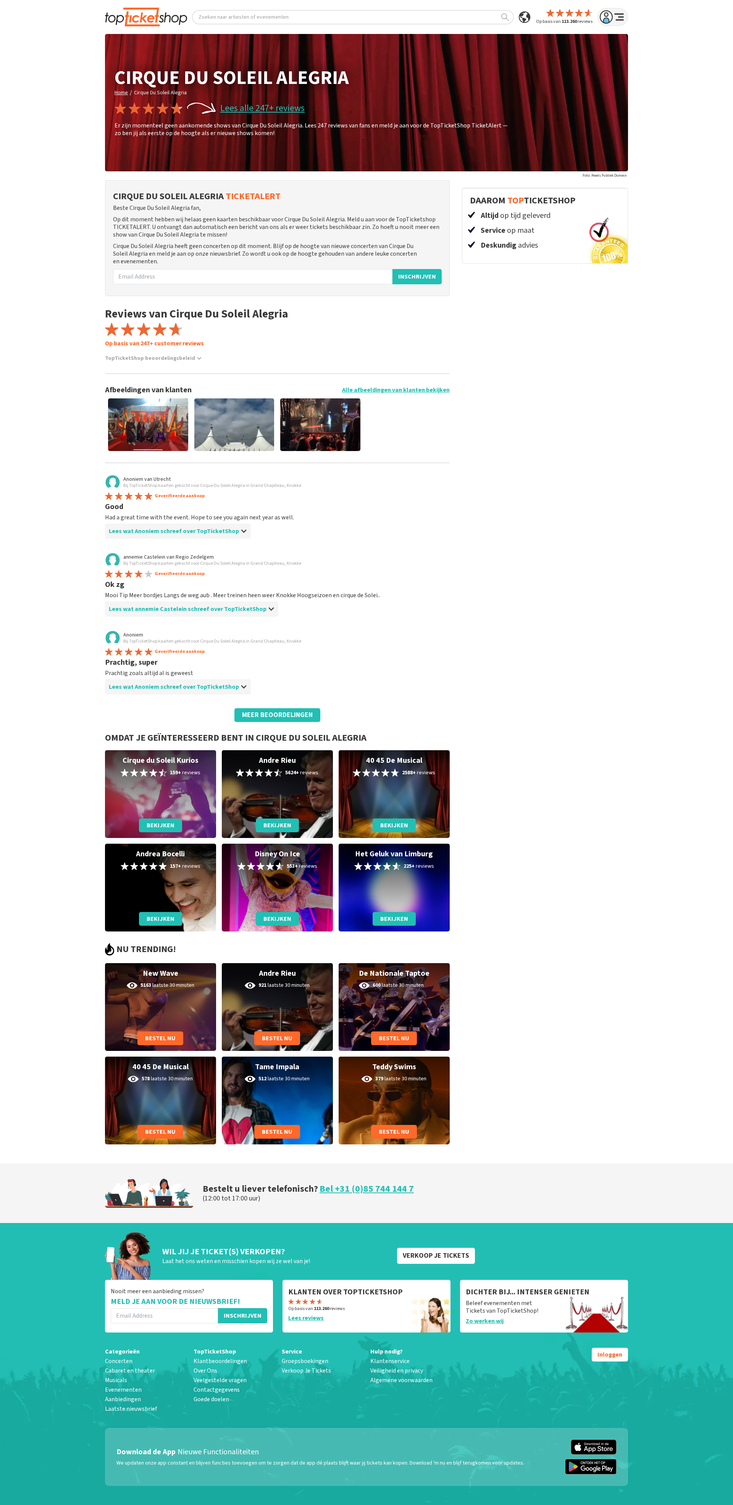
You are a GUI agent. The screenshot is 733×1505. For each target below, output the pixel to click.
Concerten (118, 1361)
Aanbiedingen (123, 1399)
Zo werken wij (485, 1321)
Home (121, 93)
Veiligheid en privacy (396, 1370)
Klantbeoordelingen (220, 1361)
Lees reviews (306, 1318)
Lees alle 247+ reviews (262, 108)
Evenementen (123, 1390)
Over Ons (205, 1370)
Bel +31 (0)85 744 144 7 (367, 1189)
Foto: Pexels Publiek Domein (605, 175)
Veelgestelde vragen (220, 1380)
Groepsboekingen (305, 1361)
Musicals (116, 1380)
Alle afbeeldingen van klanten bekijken (396, 390)
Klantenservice (390, 1361)
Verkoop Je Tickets (306, 1370)
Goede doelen (211, 1399)
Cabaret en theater (130, 1370)
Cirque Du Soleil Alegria (160, 93)
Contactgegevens (217, 1390)
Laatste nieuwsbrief (131, 1409)
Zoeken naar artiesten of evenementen (244, 17)
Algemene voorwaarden (401, 1380)
